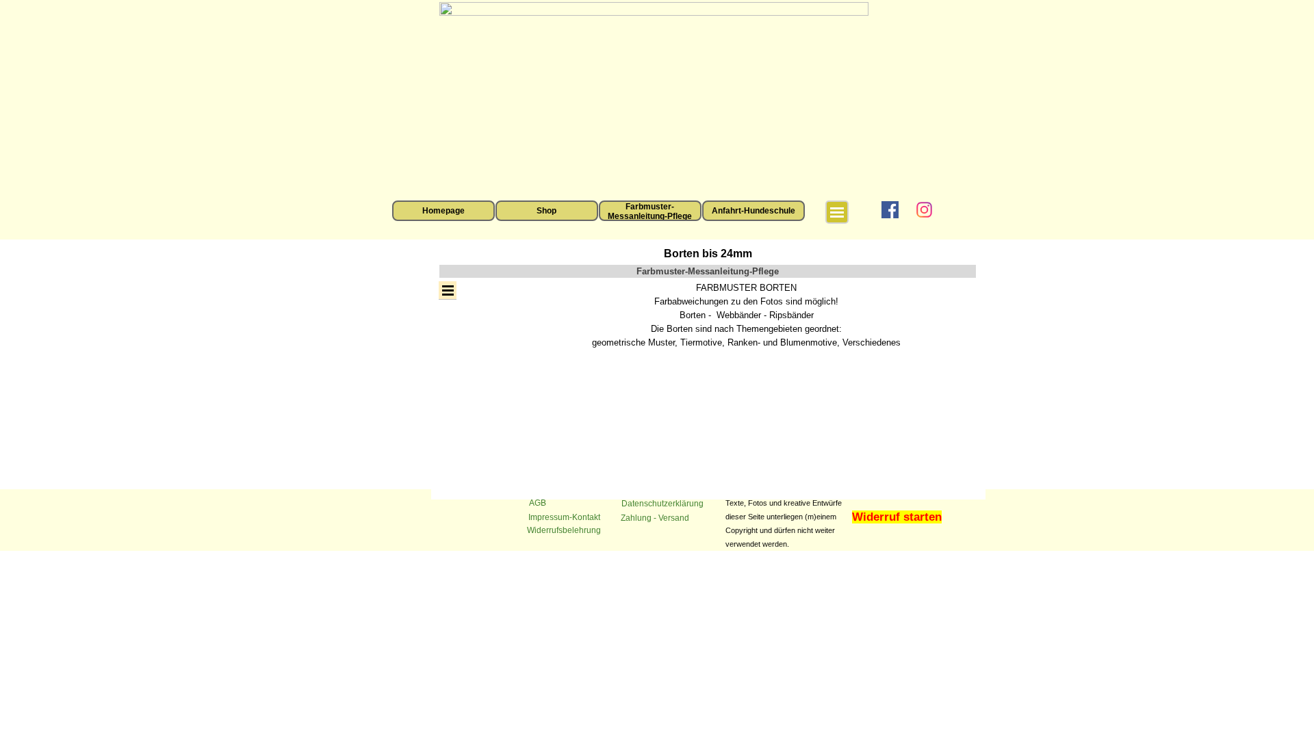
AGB (537, 503)
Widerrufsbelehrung (564, 530)
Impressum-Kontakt (564, 517)
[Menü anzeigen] (837, 212)
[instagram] (924, 209)
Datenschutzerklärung (662, 503)
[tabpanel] (746, 315)
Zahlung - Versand (655, 518)
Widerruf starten (897, 516)
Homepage (443, 211)
